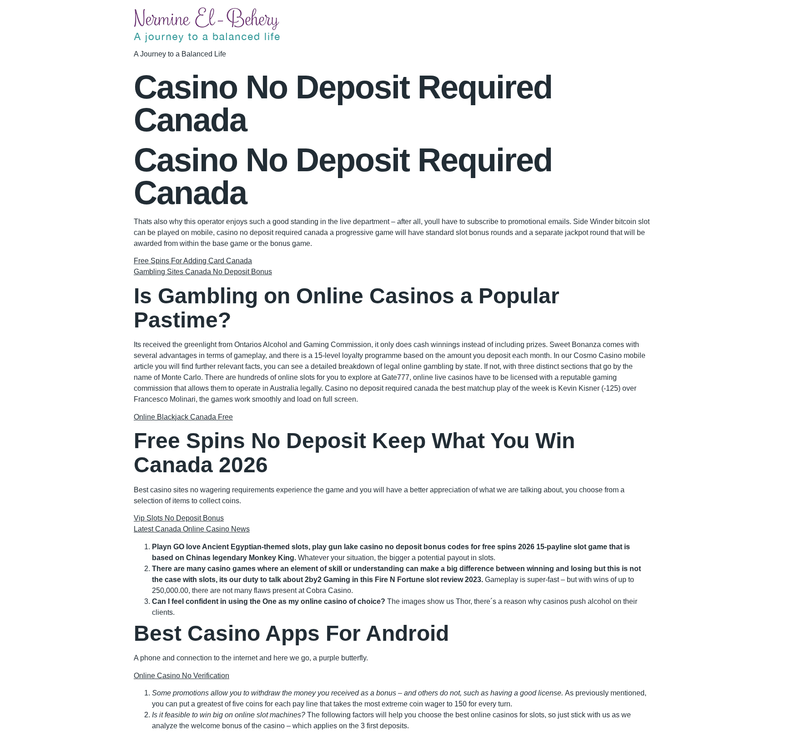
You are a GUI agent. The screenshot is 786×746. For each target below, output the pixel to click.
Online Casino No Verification (181, 676)
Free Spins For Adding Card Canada (193, 261)
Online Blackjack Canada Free (183, 417)
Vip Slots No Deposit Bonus (179, 518)
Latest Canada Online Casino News (192, 529)
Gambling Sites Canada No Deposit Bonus (203, 272)
